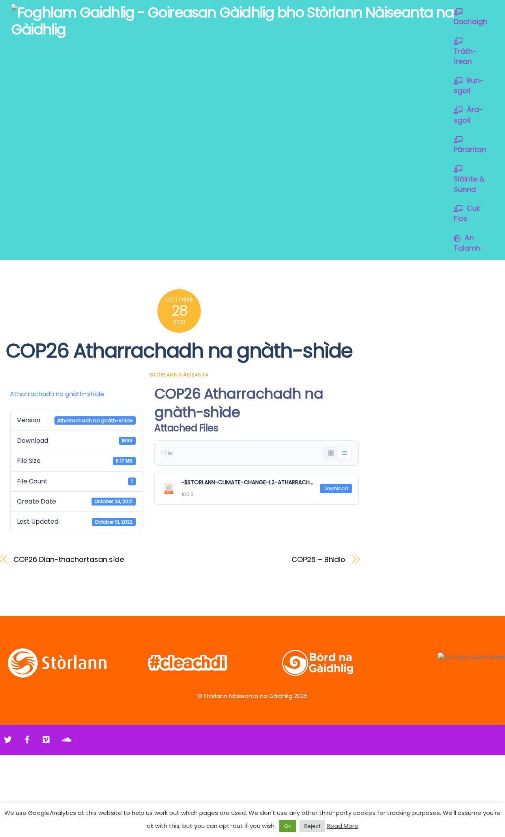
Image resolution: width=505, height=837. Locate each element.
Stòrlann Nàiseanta (179, 374)
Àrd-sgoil (468, 115)
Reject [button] (312, 826)
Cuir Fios (467, 213)
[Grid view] (331, 453)
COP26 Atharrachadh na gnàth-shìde (179, 350)
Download (336, 488)
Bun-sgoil (469, 85)
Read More (342, 826)
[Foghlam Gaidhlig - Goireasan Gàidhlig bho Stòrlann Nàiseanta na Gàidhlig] (250, 29)
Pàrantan (470, 149)
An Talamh (467, 242)
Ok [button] (287, 826)
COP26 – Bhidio (318, 559)
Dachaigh (470, 21)
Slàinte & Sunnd (469, 184)
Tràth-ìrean (465, 56)
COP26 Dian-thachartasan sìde (68, 559)
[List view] (344, 453)
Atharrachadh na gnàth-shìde (57, 394)
